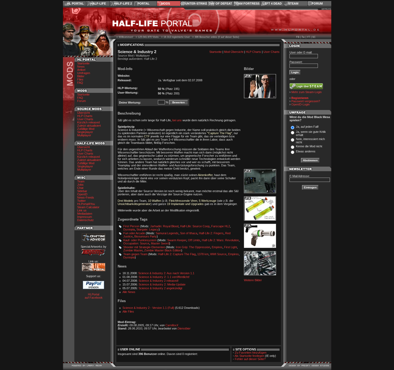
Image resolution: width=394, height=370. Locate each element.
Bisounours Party (145, 236)
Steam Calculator (88, 207)
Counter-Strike (194, 3)
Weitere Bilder (253, 280)
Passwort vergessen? (305, 101)
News (81, 66)
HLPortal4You (86, 204)
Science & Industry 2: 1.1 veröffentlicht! (164, 277)
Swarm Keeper (176, 240)
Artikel (81, 69)
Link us (82, 210)
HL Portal (75, 3)
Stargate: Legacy (147, 229)
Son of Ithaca (188, 233)
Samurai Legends (167, 233)
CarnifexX (171, 325)
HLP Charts (84, 116)
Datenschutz (85, 220)
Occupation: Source (136, 243)
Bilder (80, 76)
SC (314, 37)
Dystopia (129, 229)
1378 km (203, 254)
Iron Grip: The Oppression (193, 247)
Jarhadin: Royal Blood (164, 226)
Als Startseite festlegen (249, 355)
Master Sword (160, 243)
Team (80, 181)
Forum (317, 3)
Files (80, 79)
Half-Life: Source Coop (195, 226)
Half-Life (98, 3)
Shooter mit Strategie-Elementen (144, 247)
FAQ (80, 82)
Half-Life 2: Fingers (211, 233)
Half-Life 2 (123, 3)
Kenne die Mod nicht (309, 146)
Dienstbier (184, 328)
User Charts (85, 119)
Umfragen (83, 73)
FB (297, 37)
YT (308, 37)
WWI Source (218, 254)
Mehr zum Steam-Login (306, 92)
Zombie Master (133, 250)
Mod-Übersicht (233, 51)
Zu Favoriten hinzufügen (250, 352)
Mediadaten (84, 213)
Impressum (84, 216)
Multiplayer (84, 135)
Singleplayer (85, 132)
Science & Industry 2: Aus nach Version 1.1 (166, 273)
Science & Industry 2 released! (159, 280)
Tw (303, 37)
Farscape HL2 (220, 226)
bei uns (177, 120)
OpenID (82, 194)
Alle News (128, 292)
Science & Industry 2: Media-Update (162, 284)
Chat (80, 187)
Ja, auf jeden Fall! (307, 126)
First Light (230, 247)
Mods (165, 3)
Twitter (81, 200)
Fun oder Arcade (134, 233)
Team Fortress (246, 3)
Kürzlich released (88, 122)
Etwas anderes (305, 151)
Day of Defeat (220, 3)
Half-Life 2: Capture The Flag (177, 254)
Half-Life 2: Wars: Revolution (220, 240)
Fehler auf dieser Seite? (250, 359)
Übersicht (83, 112)
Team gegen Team (135, 254)
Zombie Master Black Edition (162, 250)
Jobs (80, 184)
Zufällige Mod (85, 128)
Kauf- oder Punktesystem (140, 240)
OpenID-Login (300, 104)
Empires (217, 247)
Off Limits (194, 240)
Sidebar (82, 191)
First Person (131, 226)
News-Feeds (85, 197)
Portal (143, 3)
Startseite (83, 63)
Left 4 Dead (272, 3)
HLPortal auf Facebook (94, 296)
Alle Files (128, 311)
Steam (293, 3)
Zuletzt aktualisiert (89, 125)
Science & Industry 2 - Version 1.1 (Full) (148, 307)
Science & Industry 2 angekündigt (160, 288)
